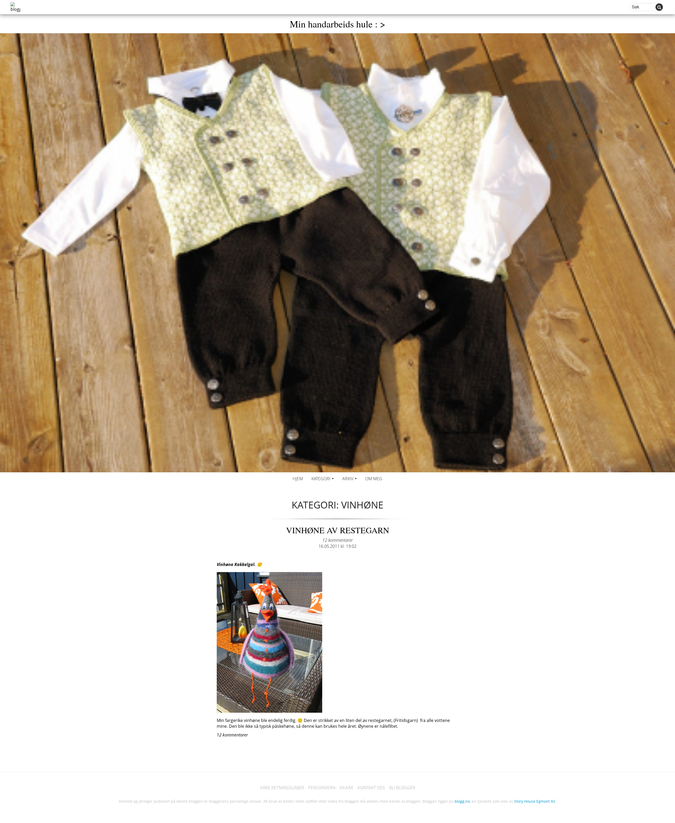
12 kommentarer (337, 540)
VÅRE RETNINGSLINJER (282, 788)
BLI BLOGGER (402, 788)
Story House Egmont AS (534, 801)
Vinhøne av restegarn (337, 530)
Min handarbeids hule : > (337, 23)
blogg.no (462, 801)
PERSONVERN (321, 788)
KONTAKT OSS (371, 788)
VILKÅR (346, 788)
